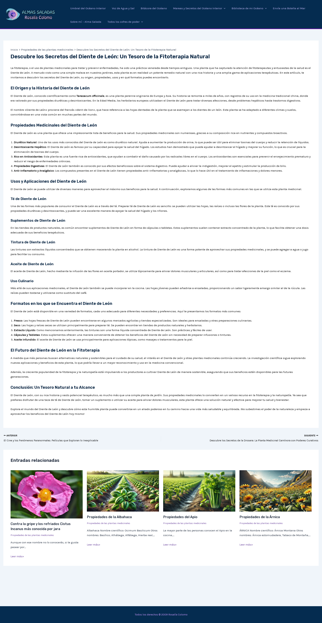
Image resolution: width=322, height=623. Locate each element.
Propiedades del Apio (180, 517)
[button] (223, 8)
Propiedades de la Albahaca (109, 517)
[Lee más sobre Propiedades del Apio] (199, 490)
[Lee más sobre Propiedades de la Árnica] (275, 490)
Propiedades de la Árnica (259, 517)
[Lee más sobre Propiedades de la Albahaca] (123, 490)
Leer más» (17, 556)
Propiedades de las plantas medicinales (32, 535)
